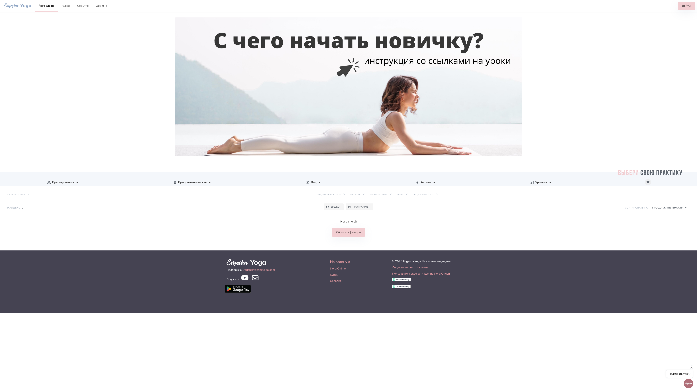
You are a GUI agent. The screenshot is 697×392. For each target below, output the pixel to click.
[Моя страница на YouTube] (245, 279)
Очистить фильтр (18, 194)
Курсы (66, 6)
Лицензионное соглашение (410, 268)
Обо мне (101, 6)
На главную (340, 261)
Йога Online (46, 6)
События (83, 6)
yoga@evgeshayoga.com (259, 270)
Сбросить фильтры (348, 232)
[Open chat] (688, 383)
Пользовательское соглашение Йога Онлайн (421, 274)
